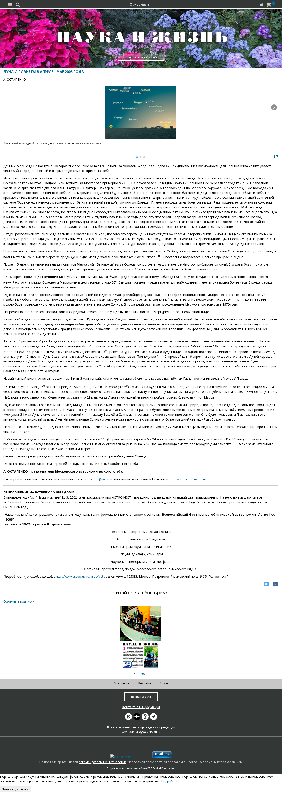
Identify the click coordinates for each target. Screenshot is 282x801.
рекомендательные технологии (102, 762)
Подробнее (169, 781)
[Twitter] (266, 584)
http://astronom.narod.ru (188, 479)
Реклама (144, 683)
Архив (164, 683)
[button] (274, 107)
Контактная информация (141, 707)
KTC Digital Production (161, 768)
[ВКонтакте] (275, 584)
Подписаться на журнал (141, 57)
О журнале (140, 4)
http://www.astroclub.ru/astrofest (79, 576)
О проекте (121, 683)
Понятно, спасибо (16, 789)
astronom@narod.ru (98, 479)
